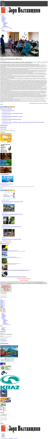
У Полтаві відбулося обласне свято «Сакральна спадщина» (11, 239)
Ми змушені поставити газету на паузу (8, 110)
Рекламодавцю (4, 4)
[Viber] (5, 106)
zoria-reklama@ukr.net (4, 340)
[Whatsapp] (7, 106)
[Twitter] (3, 106)
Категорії (1, 414)
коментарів (4, 329)
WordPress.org (3, 330)
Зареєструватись (4, 327)
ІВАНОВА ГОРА (5, 26)
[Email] (11, 106)
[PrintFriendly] (10, 106)
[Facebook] (1, 106)
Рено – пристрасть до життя (11, 250)
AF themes (16, 438)
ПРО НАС (3, 3)
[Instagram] (6, 106)
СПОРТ (6, 212)
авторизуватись (13, 130)
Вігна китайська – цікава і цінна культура (12, 263)
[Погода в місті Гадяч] (5, 305)
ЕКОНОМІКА (4, 17)
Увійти (3, 328)
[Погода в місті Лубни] (5, 302)
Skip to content (2, 0)
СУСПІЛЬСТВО (4, 18)
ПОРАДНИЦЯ (5, 23)
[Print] (8, 106)
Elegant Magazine (12, 438)
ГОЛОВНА (3, 2)
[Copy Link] (12, 106)
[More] (14, 106)
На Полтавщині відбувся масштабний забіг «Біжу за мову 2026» (12, 116)
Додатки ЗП (3, 21)
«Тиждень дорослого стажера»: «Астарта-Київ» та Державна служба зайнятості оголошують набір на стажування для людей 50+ (23, 122)
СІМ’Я (4, 24)
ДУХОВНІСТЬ (4, 20)
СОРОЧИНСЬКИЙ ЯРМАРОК (6, 324)
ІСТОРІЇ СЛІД (4, 19)
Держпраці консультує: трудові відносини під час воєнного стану (15, 276)
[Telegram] (2, 106)
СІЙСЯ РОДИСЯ (5, 320)
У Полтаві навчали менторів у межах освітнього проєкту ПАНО (12, 113)
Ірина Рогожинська (5, 117)
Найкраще (6, 182)
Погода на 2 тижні (2, 300)
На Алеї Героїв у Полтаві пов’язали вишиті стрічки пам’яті (11, 119)
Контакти (3, 5)
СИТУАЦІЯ (4, 322)
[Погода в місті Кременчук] (5, 301)
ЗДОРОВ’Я (4, 22)
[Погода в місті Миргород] (5, 304)
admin (2, 60)
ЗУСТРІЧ (4, 25)
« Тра (1, 299)
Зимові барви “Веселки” (3, 127)
